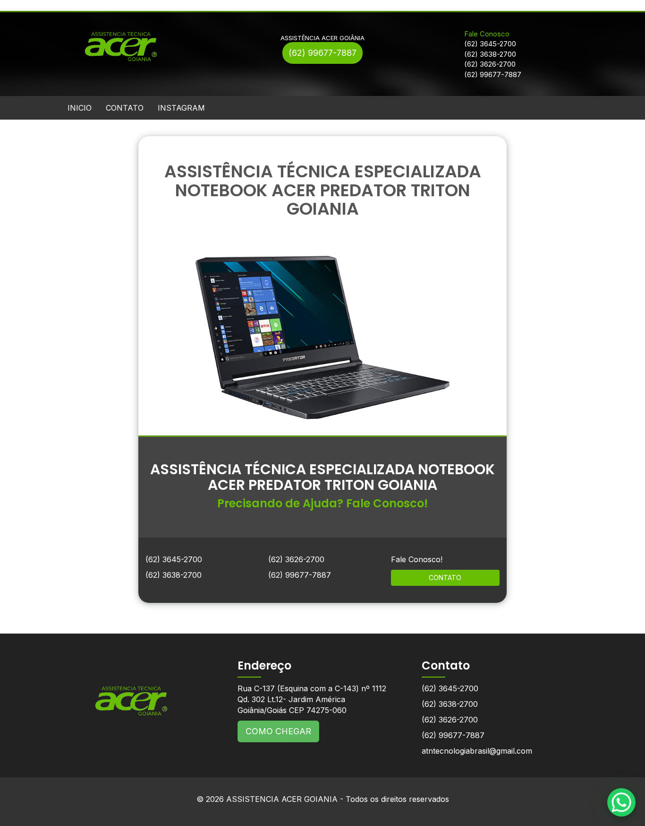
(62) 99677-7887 (322, 53)
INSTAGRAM (181, 108)
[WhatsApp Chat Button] (621, 802)
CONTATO (125, 108)
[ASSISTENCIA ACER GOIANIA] (131, 694)
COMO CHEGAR (278, 731)
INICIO (80, 108)
